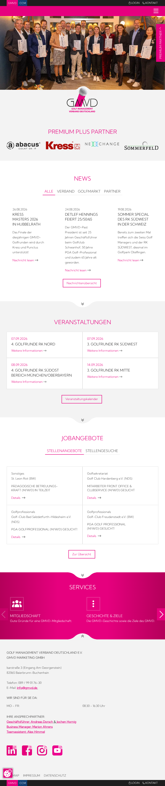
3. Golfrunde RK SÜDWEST (112, 344)
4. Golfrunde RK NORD (33, 344)
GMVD (12, 3)
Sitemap (13, 775)
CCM (23, 3)
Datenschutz (55, 775)
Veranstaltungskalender (81, 399)
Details (18, 498)
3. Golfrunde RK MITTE (108, 370)
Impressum (31, 775)
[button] (161, 614)
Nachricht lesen (25, 260)
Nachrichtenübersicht (82, 283)
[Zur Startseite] (82, 100)
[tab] (49, 191)
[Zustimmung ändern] (8, 773)
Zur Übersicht (81, 554)
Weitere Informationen (28, 350)
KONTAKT (150, 2)
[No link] (82, 53)
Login (134, 2)
